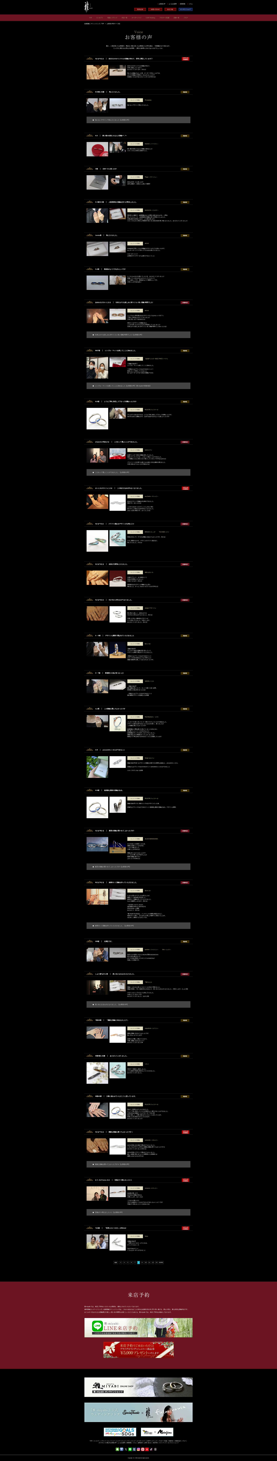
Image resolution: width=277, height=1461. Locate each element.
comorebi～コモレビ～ (151, 1140)
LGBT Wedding (150, 18)
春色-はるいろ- (149, 572)
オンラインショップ (173, 1442)
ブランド (103, 1441)
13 (156, 1262)
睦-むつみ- (148, 644)
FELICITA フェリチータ (151, 409)
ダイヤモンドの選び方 (104, 1442)
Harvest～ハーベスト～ (151, 144)
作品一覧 (124, 18)
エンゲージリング (121, 1441)
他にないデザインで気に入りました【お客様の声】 (112, 120)
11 (149, 1262)
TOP (90, 18)
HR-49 (147, 243)
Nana (146, 1236)
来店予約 (155, 1442)
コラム (191, 4)
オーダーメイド (137, 18)
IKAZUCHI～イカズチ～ (152, 210)
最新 (115, 1262)
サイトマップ (162, 1442)
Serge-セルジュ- (149, 758)
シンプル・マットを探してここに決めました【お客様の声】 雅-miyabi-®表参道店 (123, 386)
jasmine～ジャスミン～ (152, 949)
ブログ (186, 18)
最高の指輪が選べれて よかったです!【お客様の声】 (113, 867)
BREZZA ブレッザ (150, 532)
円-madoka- (148, 100)
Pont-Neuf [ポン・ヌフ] (151, 717)
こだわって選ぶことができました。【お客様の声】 (112, 472)
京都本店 (170, 1441)
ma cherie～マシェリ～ (151, 496)
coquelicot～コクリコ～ (152, 1028)
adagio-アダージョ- (150, 608)
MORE (161, 1262)
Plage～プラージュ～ (151, 177)
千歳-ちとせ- (148, 982)
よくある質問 (173, 4)
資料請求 (140, 1442)
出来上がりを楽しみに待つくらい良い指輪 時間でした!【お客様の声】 (119, 335)
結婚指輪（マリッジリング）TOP (94, 23)
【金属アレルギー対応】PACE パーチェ (156, 358)
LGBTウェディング (152, 1441)
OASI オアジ (148, 450)
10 (146, 1262)
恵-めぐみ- (148, 890)
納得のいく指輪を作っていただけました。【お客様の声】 (114, 926)
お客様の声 (162, 4)
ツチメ (147, 1064)
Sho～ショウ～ (166, 949)
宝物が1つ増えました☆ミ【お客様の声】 (109, 1212)
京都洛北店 (178, 1441)
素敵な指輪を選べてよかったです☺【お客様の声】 (112, 1164)
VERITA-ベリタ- (149, 681)
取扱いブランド (112, 18)
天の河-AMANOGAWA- (151, 839)
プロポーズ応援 (164, 18)
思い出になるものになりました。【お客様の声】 (111, 1004)
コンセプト (99, 18)
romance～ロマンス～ (151, 1188)
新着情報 (182, 4)
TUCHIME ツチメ (164, 532)
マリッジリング (131, 1441)
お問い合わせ (147, 1442)
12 (153, 1262)
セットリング (111, 1441)
